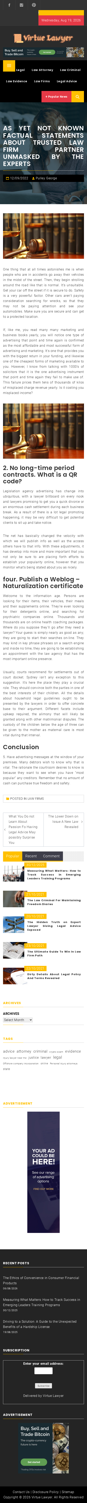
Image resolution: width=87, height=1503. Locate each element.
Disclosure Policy (46, 1492)
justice (34, 1057)
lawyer (46, 1057)
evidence (73, 1051)
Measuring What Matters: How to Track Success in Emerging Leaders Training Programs (54, 874)
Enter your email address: (43, 1364)
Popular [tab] (12, 856)
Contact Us (21, 1492)
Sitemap (68, 1492)
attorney (24, 1051)
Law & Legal (15, 70)
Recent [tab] (31, 856)
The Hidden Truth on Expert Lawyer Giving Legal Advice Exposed (54, 926)
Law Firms (42, 81)
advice (9, 1051)
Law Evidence (16, 81)
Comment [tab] (51, 856)
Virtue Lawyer (53, 1396)
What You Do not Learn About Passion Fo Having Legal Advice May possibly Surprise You (23, 829)
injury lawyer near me (15, 1058)
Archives (11, 1014)
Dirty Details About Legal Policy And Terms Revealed (54, 976)
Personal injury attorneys (64, 1063)
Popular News (57, 96)
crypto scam (56, 1052)
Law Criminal (70, 70)
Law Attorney (42, 70)
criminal (40, 1051)
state (6, 1069)
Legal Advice (67, 81)
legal (57, 1057)
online (44, 1063)
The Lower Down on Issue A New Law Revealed (63, 821)
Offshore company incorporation (21, 1063)
